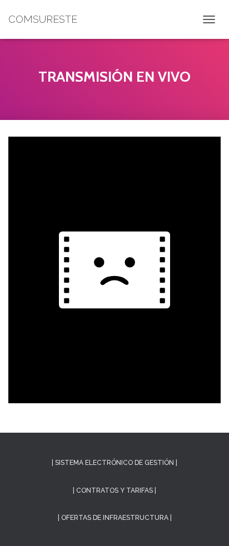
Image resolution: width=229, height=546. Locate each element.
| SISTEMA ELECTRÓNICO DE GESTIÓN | (114, 463)
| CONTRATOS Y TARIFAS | (114, 490)
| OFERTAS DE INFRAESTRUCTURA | (115, 518)
